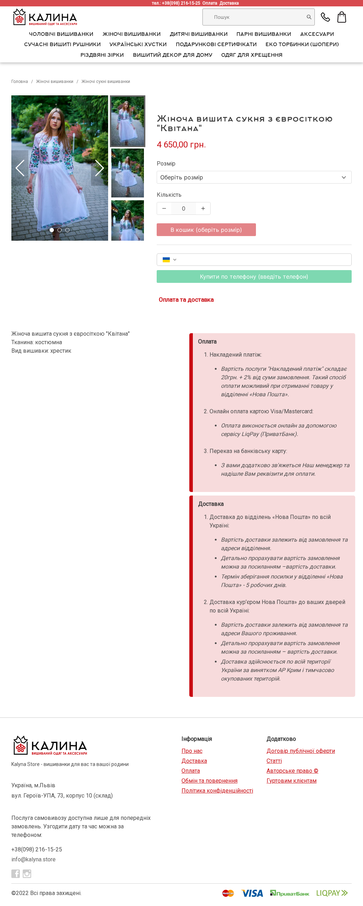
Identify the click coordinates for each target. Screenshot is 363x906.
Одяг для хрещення (252, 55)
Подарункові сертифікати (216, 45)
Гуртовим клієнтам (292, 780)
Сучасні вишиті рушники (62, 45)
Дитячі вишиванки (199, 35)
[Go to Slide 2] (59, 230)
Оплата (210, 3)
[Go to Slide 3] (67, 230)
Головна (19, 81)
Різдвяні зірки (102, 55)
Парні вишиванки (263, 35)
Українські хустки (138, 45)
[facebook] (15, 873)
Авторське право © (292, 770)
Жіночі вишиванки (131, 35)
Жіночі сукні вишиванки (106, 81)
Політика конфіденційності (217, 790)
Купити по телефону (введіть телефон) (254, 276)
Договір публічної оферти (301, 751)
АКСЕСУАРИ (317, 35)
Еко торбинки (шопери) (302, 45)
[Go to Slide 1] (52, 230)
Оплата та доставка (186, 299)
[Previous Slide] (19, 168)
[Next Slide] (99, 168)
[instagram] (27, 873)
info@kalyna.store (33, 859)
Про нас (192, 751)
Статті (274, 760)
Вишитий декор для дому (172, 55)
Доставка (230, 3)
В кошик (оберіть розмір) (206, 229)
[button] (59, 168)
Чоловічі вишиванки (61, 35)
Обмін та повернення (210, 780)
